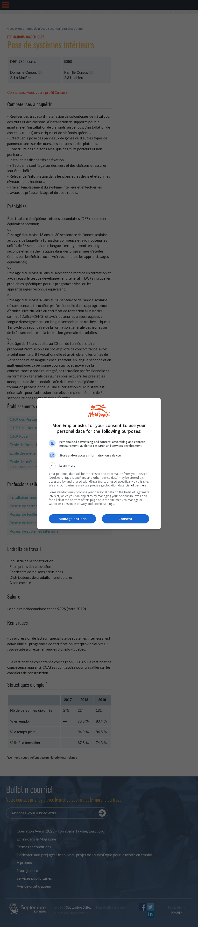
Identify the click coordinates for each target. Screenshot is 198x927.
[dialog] (99, 463)
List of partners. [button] (136, 485)
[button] (99, 465)
